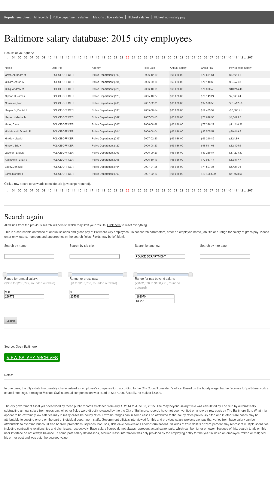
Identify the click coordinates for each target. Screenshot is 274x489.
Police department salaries (71, 17)
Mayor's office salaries (108, 17)
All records (41, 17)
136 (204, 57)
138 (216, 57)
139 (222, 57)
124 (132, 57)
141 (234, 57)
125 (138, 57)
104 (12, 57)
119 (102, 57)
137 (210, 57)
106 (24, 57)
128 (156, 57)
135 (198, 57)
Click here (114, 225)
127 (150, 57)
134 (192, 57)
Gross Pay (207, 67)
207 (250, 57)
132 (180, 57)
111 (54, 57)
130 (168, 57)
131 (174, 57)
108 (36, 57)
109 (42, 57)
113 (66, 57)
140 (228, 57)
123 (126, 57)
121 (114, 57)
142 (240, 57)
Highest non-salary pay (169, 17)
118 (96, 57)
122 (120, 57)
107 (30, 57)
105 (18, 57)
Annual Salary (178, 67)
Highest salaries (138, 17)
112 (60, 57)
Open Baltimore (26, 346)
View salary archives (32, 357)
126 (144, 57)
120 (108, 57)
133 (186, 57)
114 (72, 57)
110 (48, 57)
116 (84, 57)
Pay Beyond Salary (240, 67)
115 (78, 57)
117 (90, 57)
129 (162, 57)
